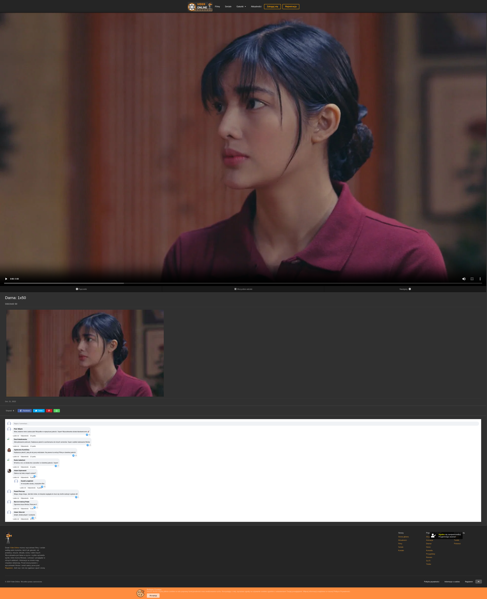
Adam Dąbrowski (20, 470)
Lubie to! (16, 436)
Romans (429, 557)
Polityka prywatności (431, 582)
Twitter (456, 537)
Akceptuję (153, 596)
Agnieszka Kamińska (21, 450)
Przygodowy (430, 554)
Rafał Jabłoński (19, 460)
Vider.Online (14, 548)
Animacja (429, 540)
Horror (428, 547)
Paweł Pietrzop (19, 491)
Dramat (428, 544)
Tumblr (456, 540)
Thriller (428, 564)
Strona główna (403, 537)
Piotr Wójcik (18, 429)
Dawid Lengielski (27, 481)
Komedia (429, 550)
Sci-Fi (428, 561)
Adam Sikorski (19, 512)
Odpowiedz (25, 436)
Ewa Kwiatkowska (20, 439)
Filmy (217, 6)
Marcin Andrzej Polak (21, 502)
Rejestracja (291, 6)
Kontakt (401, 550)
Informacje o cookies (452, 582)
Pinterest (457, 544)
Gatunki (240, 6)
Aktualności (256, 6)
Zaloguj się (272, 6)
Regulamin (9, 568)
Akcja (428, 537)
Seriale (228, 6)
